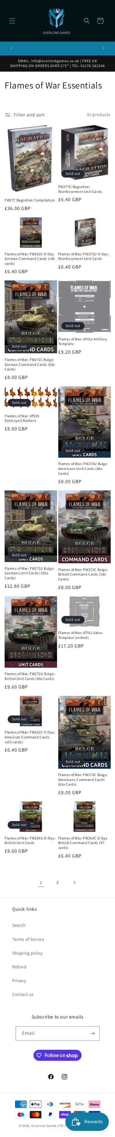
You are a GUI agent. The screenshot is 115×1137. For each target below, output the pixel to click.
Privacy (19, 980)
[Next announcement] (103, 48)
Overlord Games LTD (47, 1126)
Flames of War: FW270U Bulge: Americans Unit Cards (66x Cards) (83, 468)
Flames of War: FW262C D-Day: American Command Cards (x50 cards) (30, 737)
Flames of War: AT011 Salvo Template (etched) (80, 635)
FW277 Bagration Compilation (30, 200)
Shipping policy (27, 953)
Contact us (23, 994)
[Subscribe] (92, 1033)
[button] (12, 21)
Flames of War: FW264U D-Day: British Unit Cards (30, 840)
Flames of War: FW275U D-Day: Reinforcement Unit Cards (83, 256)
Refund (19, 967)
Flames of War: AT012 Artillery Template (82, 341)
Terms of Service (28, 939)
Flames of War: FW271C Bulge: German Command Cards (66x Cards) (30, 364)
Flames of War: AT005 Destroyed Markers (22, 418)
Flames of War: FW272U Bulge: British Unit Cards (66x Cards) (30, 676)
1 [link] (41, 882)
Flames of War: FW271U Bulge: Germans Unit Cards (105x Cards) (30, 573)
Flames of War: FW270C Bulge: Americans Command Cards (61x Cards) (83, 779)
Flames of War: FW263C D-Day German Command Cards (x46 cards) (30, 259)
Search (19, 925)
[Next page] (74, 882)
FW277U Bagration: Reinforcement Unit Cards (80, 189)
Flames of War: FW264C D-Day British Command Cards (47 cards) (83, 843)
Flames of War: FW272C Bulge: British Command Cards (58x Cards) (83, 574)
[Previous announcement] (11, 48)
